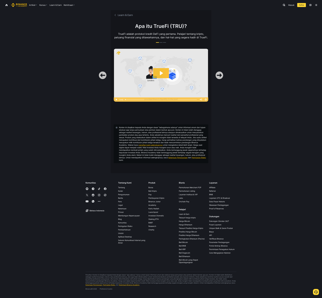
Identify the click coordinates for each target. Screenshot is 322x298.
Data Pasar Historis (217, 201)
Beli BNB (182, 246)
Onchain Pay (184, 201)
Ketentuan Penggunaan (178, 157)
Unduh (121, 233)
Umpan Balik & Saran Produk (221, 228)
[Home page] (19, 5)
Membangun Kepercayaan (129, 216)
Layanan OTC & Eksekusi (219, 198)
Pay (150, 194)
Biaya (211, 232)
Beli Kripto (152, 191)
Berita (120, 198)
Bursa (150, 187)
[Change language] (310, 5)
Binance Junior (154, 201)
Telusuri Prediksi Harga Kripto (191, 228)
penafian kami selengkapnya (151, 145)
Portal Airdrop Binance (218, 246)
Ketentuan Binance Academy (129, 285)
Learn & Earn (184, 214)
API (210, 235)
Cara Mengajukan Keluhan (220, 253)
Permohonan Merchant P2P (190, 187)
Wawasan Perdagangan (219, 205)
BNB (211, 194)
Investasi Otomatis (156, 216)
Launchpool (153, 212)
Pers (120, 201)
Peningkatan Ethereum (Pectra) (192, 239)
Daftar (301, 5)
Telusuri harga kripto (187, 218)
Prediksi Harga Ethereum (189, 235)
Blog (120, 219)
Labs (181, 198)
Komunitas (122, 223)
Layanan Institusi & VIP (188, 194)
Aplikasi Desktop (125, 237)
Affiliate (212, 187)
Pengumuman (123, 194)
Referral (212, 191)
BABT (150, 223)
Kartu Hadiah (153, 209)
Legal (120, 205)
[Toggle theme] (316, 5)
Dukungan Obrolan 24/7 (219, 221)
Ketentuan (122, 209)
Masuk (291, 5)
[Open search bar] (283, 5)
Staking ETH (153, 219)
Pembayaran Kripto (156, 198)
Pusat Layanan (215, 225)
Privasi (121, 212)
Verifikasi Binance (216, 239)
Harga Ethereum (185, 225)
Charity (151, 230)
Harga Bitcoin (184, 221)
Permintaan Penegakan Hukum (222, 249)
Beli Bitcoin (183, 242)
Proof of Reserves (216, 209)
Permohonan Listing (187, 191)
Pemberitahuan (124, 230)
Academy (152, 205)
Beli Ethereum (184, 256)
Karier (120, 191)
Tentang (121, 187)
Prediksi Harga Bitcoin (188, 232)
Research (152, 226)
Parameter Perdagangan (219, 242)
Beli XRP (182, 249)
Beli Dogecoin (184, 253)
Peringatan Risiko (199, 157)
